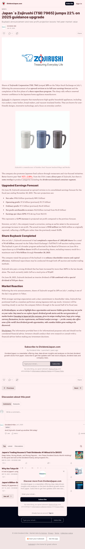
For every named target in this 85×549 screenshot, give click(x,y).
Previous (10, 388)
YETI (27, 177)
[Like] (4, 33)
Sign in (79, 3)
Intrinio (44, 533)
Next (76, 388)
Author (8, 427)
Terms (57, 533)
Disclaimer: (7, 330)
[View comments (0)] (26, 463)
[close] (64, 471)
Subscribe (69, 4)
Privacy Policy (59, 507)
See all (6, 496)
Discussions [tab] (19, 446)
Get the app (53, 539)
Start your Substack (36, 539)
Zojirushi (5, 99)
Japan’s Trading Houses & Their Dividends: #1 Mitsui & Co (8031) (32, 452)
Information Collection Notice (42, 507)
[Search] (81, 446)
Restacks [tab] (16, 404)
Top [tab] (4, 446)
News (4, 9)
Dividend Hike (11, 26)
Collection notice (67, 533)
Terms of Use (53, 504)
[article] (42, 457)
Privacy (50, 533)
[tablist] (11, 404)
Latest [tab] (10, 446)
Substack (31, 544)
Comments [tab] (7, 404)
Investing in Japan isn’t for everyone (28, 316)
